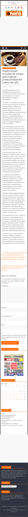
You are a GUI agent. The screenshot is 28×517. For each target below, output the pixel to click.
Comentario (5, 286)
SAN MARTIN (5, 68)
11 (6, 394)
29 (20, 399)
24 (2, 399)
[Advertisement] (14, 31)
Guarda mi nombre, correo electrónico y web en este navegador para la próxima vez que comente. (13, 337)
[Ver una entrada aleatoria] (25, 48)
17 (2, 396)
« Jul (2, 405)
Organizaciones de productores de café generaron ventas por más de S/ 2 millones (14, 268)
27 (13, 399)
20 (13, 396)
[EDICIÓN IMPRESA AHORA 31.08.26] (14, 375)
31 (2, 401)
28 (17, 399)
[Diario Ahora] (3, 48)
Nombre (4, 307)
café (11, 86)
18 (6, 396)
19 (10, 396)
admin (16, 85)
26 (10, 399)
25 (6, 399)
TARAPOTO (12, 68)
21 (17, 396)
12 (10, 394)
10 (2, 394)
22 (20, 396)
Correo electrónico (7, 316)
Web (2, 325)
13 (13, 394)
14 (17, 394)
